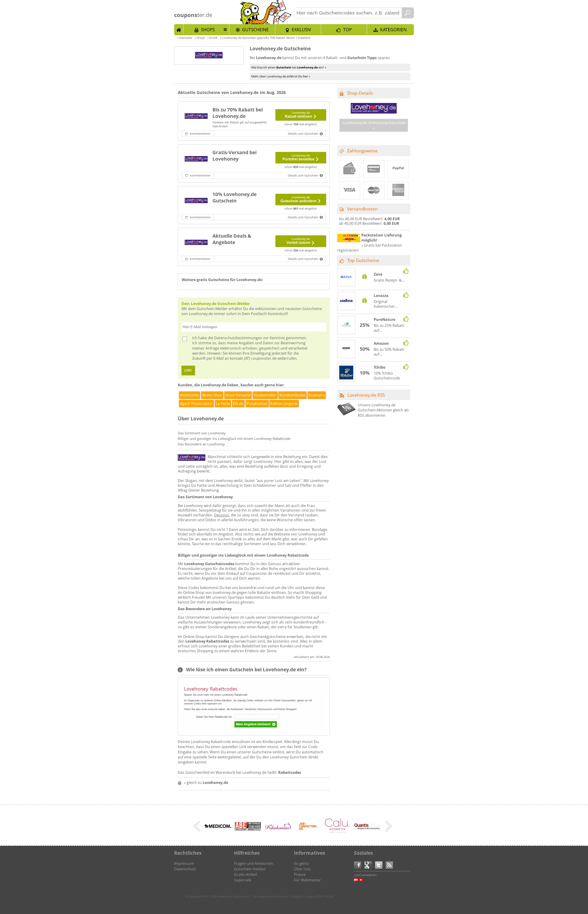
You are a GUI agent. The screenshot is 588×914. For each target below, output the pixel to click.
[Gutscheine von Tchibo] (346, 373)
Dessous (221, 515)
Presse (300, 874)
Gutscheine (255, 29)
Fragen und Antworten (253, 863)
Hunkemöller (265, 395)
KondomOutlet (292, 395)
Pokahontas (257, 403)
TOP (347, 29)
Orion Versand (237, 395)
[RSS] (389, 865)
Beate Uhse (212, 395)
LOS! (188, 370)
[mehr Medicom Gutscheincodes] (218, 829)
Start (178, 29)
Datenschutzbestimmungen (238, 337)
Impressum (184, 863)
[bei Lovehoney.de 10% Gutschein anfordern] (196, 201)
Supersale (242, 880)
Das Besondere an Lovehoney (201, 444)
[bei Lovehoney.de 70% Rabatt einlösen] (196, 116)
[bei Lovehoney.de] (196, 243)
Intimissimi (189, 395)
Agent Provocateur (196, 403)
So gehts (301, 863)
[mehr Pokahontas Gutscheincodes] (277, 829)
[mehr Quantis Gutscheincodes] (367, 828)
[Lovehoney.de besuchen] (374, 112)
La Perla (223, 403)
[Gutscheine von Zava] (346, 277)
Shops (208, 29)
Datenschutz (185, 868)
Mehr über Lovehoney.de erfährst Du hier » (280, 76)
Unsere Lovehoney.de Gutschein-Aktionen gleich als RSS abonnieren (383, 410)
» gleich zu (206, 782)
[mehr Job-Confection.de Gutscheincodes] (307, 834)
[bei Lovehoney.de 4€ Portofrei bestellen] (196, 159)
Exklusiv (301, 29)
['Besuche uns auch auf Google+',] (370, 865)
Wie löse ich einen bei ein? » (288, 67)
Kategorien (393, 29)
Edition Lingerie (284, 403)
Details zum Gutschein (303, 133)
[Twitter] (380, 865)
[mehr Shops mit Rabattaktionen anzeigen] (197, 827)
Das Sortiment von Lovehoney (202, 433)
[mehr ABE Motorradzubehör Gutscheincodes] (248, 829)
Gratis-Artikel (245, 874)
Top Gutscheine (363, 260)
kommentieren (199, 133)
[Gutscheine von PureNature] (346, 325)
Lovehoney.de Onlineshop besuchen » (374, 125)
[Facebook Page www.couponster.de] (359, 865)
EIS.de (238, 403)
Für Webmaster (307, 880)
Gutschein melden (250, 868)
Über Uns (302, 868)
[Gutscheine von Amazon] (346, 349)
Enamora (317, 395)
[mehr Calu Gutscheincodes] (337, 833)
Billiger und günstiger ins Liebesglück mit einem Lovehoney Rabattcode (234, 438)
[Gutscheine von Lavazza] (346, 301)
